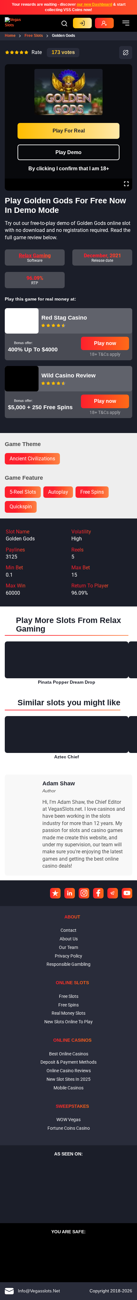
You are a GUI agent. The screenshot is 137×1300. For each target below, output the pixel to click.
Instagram (84, 893)
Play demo (68, 152)
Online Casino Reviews (69, 1070)
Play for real (69, 130)
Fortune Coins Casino (68, 1128)
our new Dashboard (94, 4)
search (64, 23)
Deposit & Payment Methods (68, 1062)
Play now (105, 343)
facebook (98, 893)
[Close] (126, 68)
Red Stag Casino (64, 318)
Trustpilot (55, 893)
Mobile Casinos (68, 1087)
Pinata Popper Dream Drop (66, 682)
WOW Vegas (68, 1119)
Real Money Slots (68, 1013)
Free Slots (68, 996)
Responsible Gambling (68, 964)
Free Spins (68, 1004)
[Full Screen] (126, 184)
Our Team (68, 947)
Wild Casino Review (68, 375)
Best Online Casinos (68, 1053)
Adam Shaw (58, 783)
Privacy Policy (68, 955)
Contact (68, 930)
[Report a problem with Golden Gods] (125, 52)
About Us (69, 938)
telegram (112, 893)
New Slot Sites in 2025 (68, 1079)
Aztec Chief (66, 756)
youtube (127, 893)
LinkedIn (69, 893)
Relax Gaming (35, 256)
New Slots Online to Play (68, 1021)
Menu (125, 23)
